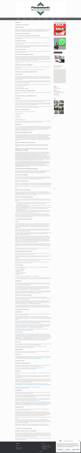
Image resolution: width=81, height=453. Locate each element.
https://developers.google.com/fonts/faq (37, 367)
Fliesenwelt (38, 18)
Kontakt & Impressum (72, 451)
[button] (64, 19)
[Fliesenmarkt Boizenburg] (40, 9)
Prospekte (59, 18)
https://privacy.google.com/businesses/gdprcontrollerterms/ (25, 384)
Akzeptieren (60, 449)
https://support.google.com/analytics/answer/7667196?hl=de (33, 358)
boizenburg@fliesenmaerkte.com (60, 92)
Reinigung (52, 18)
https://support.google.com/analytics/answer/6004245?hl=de (25, 347)
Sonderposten (32, 18)
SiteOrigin (42, 451)
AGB (16, 446)
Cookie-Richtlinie (63, 451)
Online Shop (24, 18)
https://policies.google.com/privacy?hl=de (30, 368)
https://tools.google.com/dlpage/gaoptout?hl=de (34, 344)
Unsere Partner (46, 18)
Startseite (18, 18)
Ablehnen (67, 449)
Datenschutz (67, 451)
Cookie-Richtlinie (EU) (19, 448)
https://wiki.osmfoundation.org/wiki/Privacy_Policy (32, 400)
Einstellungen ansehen (75, 449)
